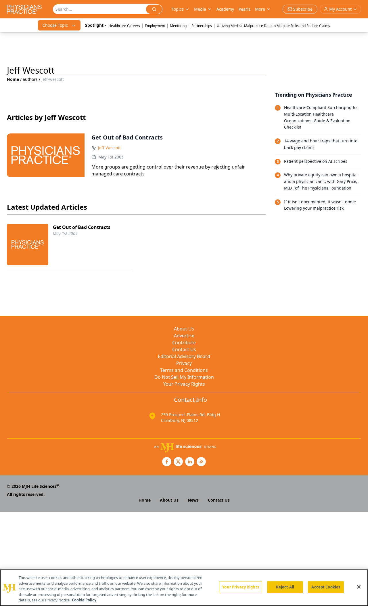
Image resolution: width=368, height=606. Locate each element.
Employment (155, 25)
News (193, 500)
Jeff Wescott (109, 147)
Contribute (184, 342)
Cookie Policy (84, 600)
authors (30, 79)
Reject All (285, 587)
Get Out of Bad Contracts (81, 227)
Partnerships (201, 25)
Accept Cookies (325, 587)
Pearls (244, 9)
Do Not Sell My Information (184, 377)
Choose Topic (55, 25)
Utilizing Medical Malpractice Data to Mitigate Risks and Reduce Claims (273, 25)
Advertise (184, 335)
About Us (184, 329)
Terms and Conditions (184, 370)
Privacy (184, 363)
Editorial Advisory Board (184, 356)
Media (200, 9)
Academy (225, 9)
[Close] (358, 587)
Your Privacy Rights (184, 384)
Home (13, 79)
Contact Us (184, 349)
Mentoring (178, 25)
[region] (184, 587)
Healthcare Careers (124, 25)
